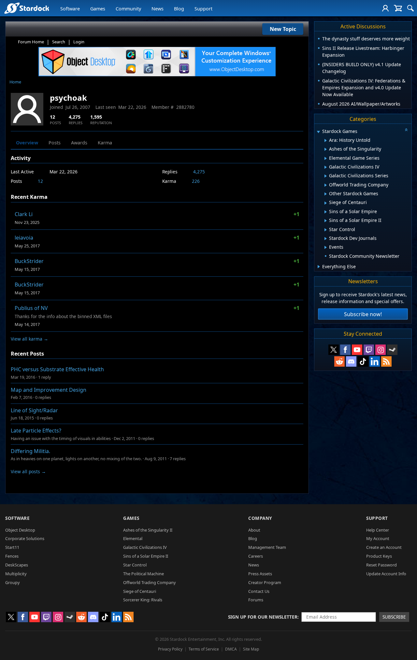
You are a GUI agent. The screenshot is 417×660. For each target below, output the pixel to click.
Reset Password (381, 565)
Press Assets (260, 574)
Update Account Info (386, 574)
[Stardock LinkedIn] (375, 361)
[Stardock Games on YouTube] (357, 350)
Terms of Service (204, 649)
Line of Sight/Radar (34, 410)
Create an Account (384, 547)
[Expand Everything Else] (319, 266)
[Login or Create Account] (385, 8)
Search (58, 42)
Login (78, 42)
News (157, 9)
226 (196, 181)
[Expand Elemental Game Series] (325, 158)
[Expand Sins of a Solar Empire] (325, 211)
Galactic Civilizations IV (145, 547)
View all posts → (28, 471)
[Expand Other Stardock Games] (325, 194)
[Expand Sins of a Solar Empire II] (325, 220)
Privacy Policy (170, 649)
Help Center (377, 530)
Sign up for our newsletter (262, 617)
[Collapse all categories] (406, 129)
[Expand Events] (325, 247)
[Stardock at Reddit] (339, 361)
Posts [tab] (55, 142)
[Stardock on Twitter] (333, 350)
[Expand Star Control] (325, 229)
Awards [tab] (79, 142)
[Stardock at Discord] (351, 361)
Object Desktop (20, 530)
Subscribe (394, 617)
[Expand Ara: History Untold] (325, 140)
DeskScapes (16, 565)
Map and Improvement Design (48, 389)
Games (97, 9)
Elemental (132, 538)
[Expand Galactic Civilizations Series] (325, 176)
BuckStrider (29, 261)
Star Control (135, 565)
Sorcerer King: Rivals (142, 600)
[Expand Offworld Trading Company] (325, 185)
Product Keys (379, 556)
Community (128, 9)
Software (70, 9)
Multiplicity (16, 574)
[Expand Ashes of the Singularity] (325, 149)
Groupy (12, 582)
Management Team (267, 547)
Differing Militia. (30, 451)
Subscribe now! (363, 314)
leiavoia (24, 237)
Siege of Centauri (139, 591)
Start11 (12, 547)
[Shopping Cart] (398, 8)
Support (203, 9)
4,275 (199, 172)
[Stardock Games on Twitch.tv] (369, 350)
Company (260, 518)
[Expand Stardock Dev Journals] (325, 238)
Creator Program (264, 582)
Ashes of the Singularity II (147, 530)
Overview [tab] (27, 142)
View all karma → (29, 339)
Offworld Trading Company (149, 582)
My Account (377, 538)
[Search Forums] (410, 8)
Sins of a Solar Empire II (145, 556)
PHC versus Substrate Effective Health (57, 369)
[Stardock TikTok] (363, 361)
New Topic (283, 29)
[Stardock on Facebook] (345, 350)
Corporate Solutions (24, 538)
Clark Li (24, 214)
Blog (179, 9)
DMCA (231, 649)
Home (15, 82)
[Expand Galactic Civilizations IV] (325, 167)
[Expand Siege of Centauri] (325, 203)
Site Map (251, 649)
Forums (255, 600)
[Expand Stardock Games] (318, 132)
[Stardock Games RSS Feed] (386, 361)
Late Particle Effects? (36, 430)
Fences (12, 556)
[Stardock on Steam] (392, 350)
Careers (255, 556)
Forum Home (31, 42)
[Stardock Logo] (26, 8)
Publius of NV (31, 308)
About (254, 530)
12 (40, 181)
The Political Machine (143, 574)
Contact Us (258, 591)
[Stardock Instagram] (380, 350)
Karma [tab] (105, 142)
